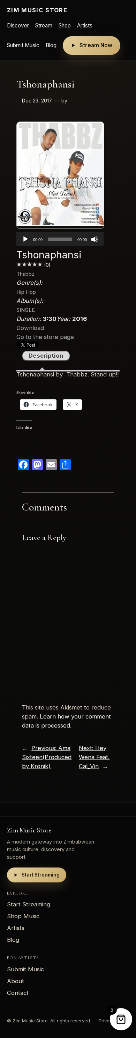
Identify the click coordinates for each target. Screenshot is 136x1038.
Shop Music (23, 916)
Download (30, 327)
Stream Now (96, 45)
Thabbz (25, 274)
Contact (18, 992)
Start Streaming (41, 875)
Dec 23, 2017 (37, 100)
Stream (43, 25)
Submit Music (23, 45)
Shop (65, 25)
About (15, 981)
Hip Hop (26, 292)
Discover (18, 25)
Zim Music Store (37, 10)
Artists (84, 25)
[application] (60, 239)
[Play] (25, 239)
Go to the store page (45, 336)
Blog (51, 45)
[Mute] (94, 239)
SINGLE (25, 310)
